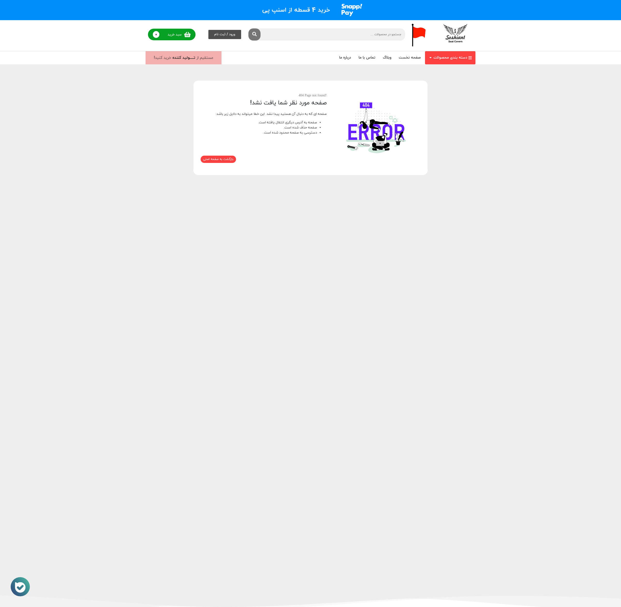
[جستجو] (254, 34)
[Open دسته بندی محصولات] (430, 58)
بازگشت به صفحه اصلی (218, 159)
